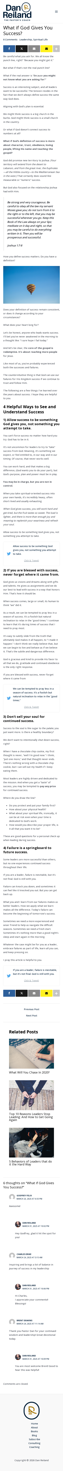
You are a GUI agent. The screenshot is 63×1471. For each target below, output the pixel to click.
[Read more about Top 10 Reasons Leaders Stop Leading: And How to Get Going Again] (31, 1094)
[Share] (9, 48)
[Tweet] (22, 48)
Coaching (34, 1447)
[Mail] (34, 48)
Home (34, 1423)
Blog (34, 1435)
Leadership (25, 39)
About (34, 1427)
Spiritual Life (40, 39)
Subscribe (34, 1439)
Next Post (31, 1015)
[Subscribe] (46, 48)
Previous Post (31, 1009)
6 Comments (10, 39)
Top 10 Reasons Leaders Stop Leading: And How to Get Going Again (31, 1117)
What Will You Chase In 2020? (29, 1072)
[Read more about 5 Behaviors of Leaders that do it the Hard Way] (31, 1142)
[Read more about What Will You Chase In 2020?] (31, 1053)
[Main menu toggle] (56, 11)
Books (34, 1431)
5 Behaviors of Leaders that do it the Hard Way (30, 1162)
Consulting (34, 1443)
